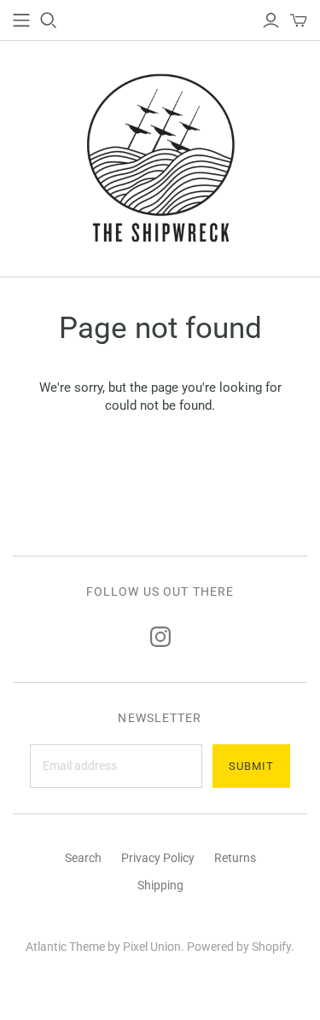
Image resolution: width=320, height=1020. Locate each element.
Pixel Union (152, 946)
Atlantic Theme (65, 946)
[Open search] (48, 20)
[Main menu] (21, 20)
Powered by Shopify (239, 946)
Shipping (160, 885)
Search (83, 858)
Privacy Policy (158, 858)
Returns (235, 858)
